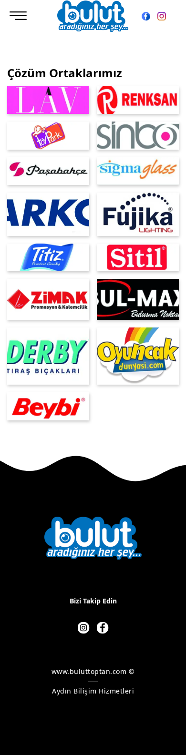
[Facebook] (146, 15)
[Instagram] (161, 15)
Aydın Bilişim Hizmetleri (93, 690)
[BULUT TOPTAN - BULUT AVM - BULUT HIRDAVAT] (93, 16)
